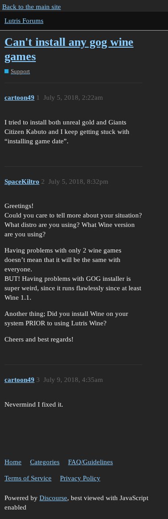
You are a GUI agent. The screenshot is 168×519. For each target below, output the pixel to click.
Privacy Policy (80, 478)
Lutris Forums (23, 20)
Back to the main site (31, 6)
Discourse (53, 497)
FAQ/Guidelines (90, 462)
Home (13, 462)
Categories (45, 462)
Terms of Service (28, 478)
